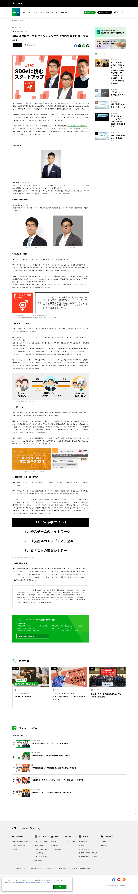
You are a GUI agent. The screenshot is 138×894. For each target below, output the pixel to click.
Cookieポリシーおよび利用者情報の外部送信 (79, 868)
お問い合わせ (91, 12)
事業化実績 (54, 845)
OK (60, 887)
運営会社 (14, 849)
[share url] (87, 45)
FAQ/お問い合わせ (106, 841)
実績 (48, 12)
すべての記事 (83, 841)
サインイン (36, 828)
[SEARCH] (125, 12)
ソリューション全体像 (41, 841)
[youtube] (118, 879)
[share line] (83, 45)
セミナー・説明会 (70, 841)
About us (26, 12)
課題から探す (38, 860)
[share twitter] (79, 45)
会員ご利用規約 (62, 868)
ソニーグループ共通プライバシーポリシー (33, 868)
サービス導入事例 (56, 849)
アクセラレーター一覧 (18, 845)
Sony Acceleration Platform (25, 590)
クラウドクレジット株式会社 (77, 126)
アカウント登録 (21, 828)
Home (15, 20)
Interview (17, 45)
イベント (55, 12)
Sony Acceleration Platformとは (21, 841)
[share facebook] (75, 45)
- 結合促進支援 (39, 853)
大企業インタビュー (85, 849)
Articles (64, 12)
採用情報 (103, 845)
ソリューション (38, 12)
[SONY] (17, 3)
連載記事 (81, 845)
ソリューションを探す (41, 856)
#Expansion (31, 45)
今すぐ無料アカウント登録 (26, 636)
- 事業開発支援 (39, 845)
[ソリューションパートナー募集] (110, 44)
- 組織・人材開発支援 (41, 849)
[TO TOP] (135, 813)
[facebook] (113, 879)
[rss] (124, 879)
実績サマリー (55, 841)
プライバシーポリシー (51, 868)
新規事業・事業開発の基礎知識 (88, 853)
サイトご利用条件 (16, 868)
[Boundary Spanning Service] (110, 32)
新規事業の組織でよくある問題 (88, 856)
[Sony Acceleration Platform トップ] (16, 12)
